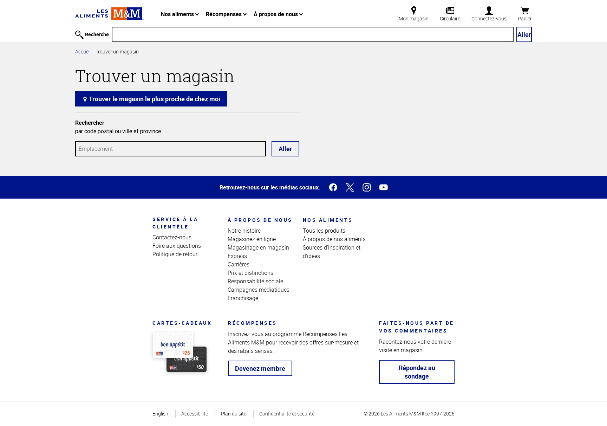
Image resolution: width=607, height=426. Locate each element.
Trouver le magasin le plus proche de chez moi (154, 99)
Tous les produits (324, 230)
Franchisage (243, 298)
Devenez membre (260, 368)
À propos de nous (276, 14)
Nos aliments (178, 14)
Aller (524, 34)
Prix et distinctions (250, 273)
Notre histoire (244, 230)
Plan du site (233, 413)
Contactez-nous (171, 237)
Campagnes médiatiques (258, 289)
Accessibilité (194, 413)
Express (237, 256)
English (160, 413)
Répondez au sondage (417, 371)
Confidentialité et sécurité (286, 413)
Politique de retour (174, 254)
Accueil (83, 51)
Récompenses (224, 14)
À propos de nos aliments (334, 239)
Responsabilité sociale (255, 281)
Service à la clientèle (175, 223)
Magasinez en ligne (252, 239)
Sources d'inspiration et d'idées (331, 252)
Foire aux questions (176, 246)
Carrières (238, 264)
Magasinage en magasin (258, 247)
